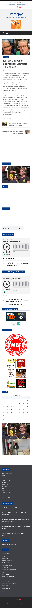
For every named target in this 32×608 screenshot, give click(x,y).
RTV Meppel (16, 14)
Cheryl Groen (13, 70)
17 (3, 409)
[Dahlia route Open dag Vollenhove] (16, 174)
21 (19, 409)
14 (19, 406)
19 (11, 409)
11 (7, 406)
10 (3, 406)
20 (15, 409)
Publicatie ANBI (5, 553)
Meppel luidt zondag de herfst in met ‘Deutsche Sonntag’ (19, 124)
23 (27, 409)
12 (11, 406)
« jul (3, 419)
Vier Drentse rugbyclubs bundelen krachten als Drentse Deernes (17, 5)
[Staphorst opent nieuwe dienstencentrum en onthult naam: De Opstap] (16, 447)
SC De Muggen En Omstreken (9, 544)
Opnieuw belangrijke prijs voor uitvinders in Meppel (12, 132)
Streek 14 (4, 591)
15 (23, 406)
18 (7, 409)
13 (15, 406)
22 (23, 409)
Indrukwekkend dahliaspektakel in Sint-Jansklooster (15, 508)
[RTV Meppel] (3, 33)
